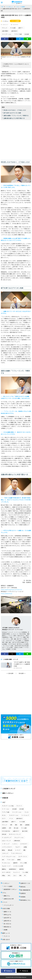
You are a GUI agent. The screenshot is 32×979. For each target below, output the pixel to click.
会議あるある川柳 (9, 899)
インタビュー (10, 7)
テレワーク (19, 805)
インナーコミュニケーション (9, 856)
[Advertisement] (16, 138)
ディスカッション (6, 863)
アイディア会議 (18, 34)
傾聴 (24, 850)
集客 (16, 824)
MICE (9, 875)
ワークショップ (25, 815)
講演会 (3, 850)
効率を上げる (7, 914)
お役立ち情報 (6, 908)
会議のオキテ (16, 831)
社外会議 (21, 809)
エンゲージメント (23, 856)
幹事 (20, 875)
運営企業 (10, 850)
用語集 (5, 930)
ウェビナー (18, 847)
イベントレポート (9, 905)
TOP (2, 7)
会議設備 (27, 824)
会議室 (25, 847)
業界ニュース (6, 933)
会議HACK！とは (25, 883)
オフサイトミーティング (15, 834)
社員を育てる (7, 918)
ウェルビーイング (6, 866)
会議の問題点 (5, 31)
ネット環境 (25, 872)
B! (19, 39)
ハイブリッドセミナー (7, 847)
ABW (3, 859)
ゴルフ (14, 875)
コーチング (17, 850)
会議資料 (4, 828)
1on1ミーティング (6, 840)
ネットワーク (16, 872)
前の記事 (10, 673)
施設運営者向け (12, 869)
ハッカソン (15, 843)
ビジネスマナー (24, 843)
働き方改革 (24, 831)
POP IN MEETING (6, 831)
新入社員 (16, 828)
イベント (11, 818)
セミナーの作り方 (6, 872)
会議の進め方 (14, 31)
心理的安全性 (17, 840)
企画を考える (7, 921)
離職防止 (4, 869)
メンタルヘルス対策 (18, 866)
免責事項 (22, 893)
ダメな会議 (12, 28)
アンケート (7, 936)
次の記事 (21, 673)
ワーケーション (5, 809)
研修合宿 (4, 834)
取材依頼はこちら (25, 900)
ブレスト (26, 812)
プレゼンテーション (14, 815)
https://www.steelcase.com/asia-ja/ (11, 589)
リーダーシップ (5, 843)
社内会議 (26, 34)
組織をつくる (7, 911)
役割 (11, 824)
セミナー (4, 818)
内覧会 (3, 875)
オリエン (4, 815)
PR (25, 875)
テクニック (4, 28)
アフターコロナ (10, 859)
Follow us (9, 971)
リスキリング (5, 853)
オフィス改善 (23, 863)
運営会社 (22, 887)
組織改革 (15, 863)
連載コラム (7, 896)
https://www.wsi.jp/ (6, 593)
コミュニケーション (19, 837)
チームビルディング (6, 837)
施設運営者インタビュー (10, 889)
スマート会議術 (20, 7)
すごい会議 (23, 828)
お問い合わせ (6, 939)
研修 (10, 828)
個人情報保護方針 (25, 890)
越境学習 (21, 869)
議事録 (19, 859)
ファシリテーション (6, 34)
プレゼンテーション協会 (8, 805)
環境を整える (7, 927)
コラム (4, 893)
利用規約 (22, 897)
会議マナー (21, 28)
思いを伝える (7, 924)
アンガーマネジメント (16, 853)
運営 (21, 824)
